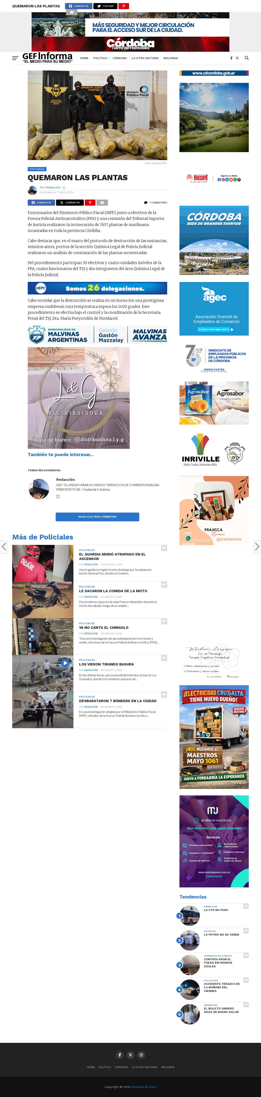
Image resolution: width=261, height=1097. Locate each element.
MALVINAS (171, 58)
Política (100, 58)
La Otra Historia (145, 58)
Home (84, 58)
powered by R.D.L (144, 1086)
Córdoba (120, 58)
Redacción (53, 187)
